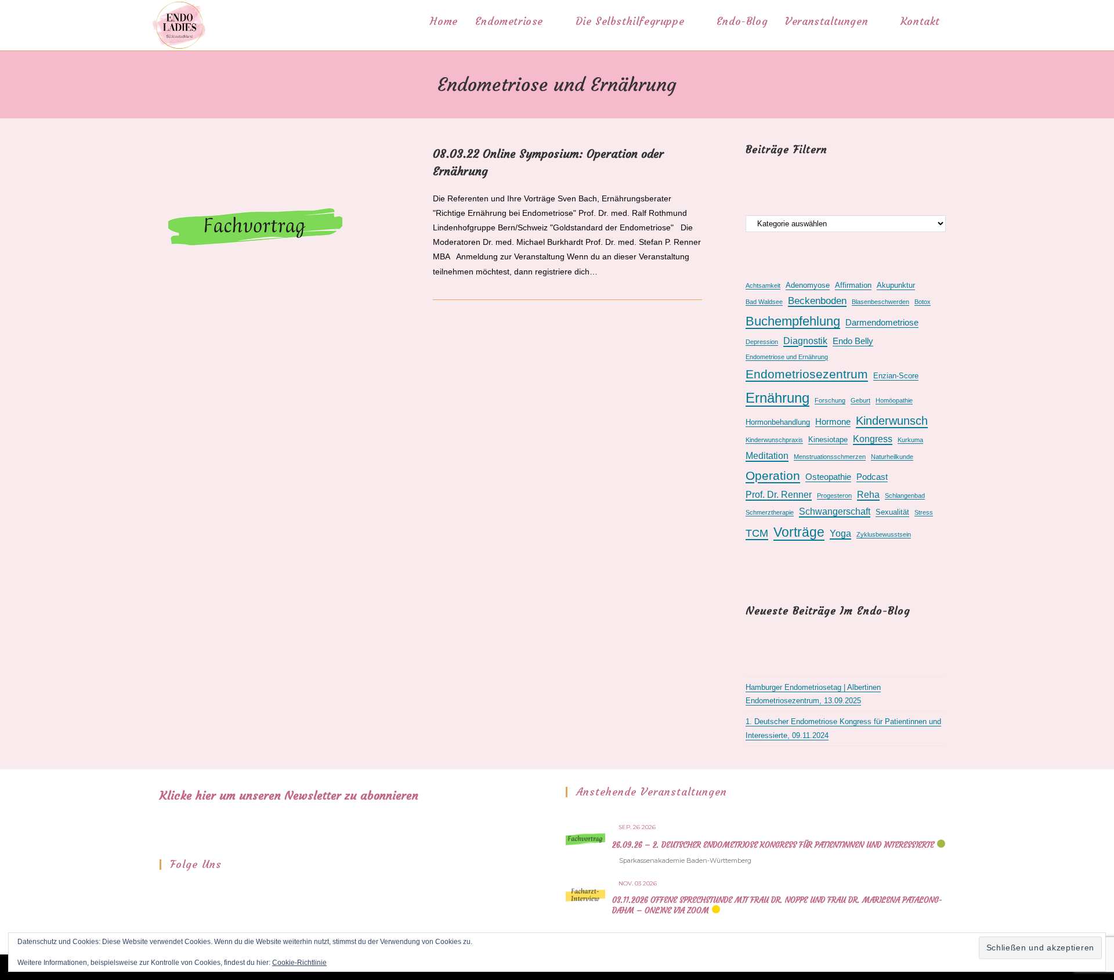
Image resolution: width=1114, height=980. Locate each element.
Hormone (833, 421)
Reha (868, 495)
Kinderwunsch (892, 420)
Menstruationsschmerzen (830, 456)
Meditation (767, 456)
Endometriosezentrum (807, 374)
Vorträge (798, 532)
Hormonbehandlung (778, 422)
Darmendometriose (881, 322)
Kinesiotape (828, 439)
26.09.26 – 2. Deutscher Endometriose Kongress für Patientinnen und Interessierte (773, 845)
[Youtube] (197, 890)
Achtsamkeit (763, 285)
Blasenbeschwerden (880, 301)
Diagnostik (805, 341)
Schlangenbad (905, 495)
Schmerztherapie (770, 512)
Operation (773, 476)
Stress (923, 512)
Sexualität (892, 512)
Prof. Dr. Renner (779, 495)
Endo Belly (853, 341)
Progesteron (834, 495)
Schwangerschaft (834, 511)
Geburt (860, 400)
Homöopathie (894, 400)
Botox (922, 301)
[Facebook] (167, 890)
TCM (757, 533)
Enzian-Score (895, 375)
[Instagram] (182, 890)
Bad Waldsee (764, 301)
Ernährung (777, 398)
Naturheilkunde (892, 456)
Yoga (840, 533)
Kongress (872, 439)
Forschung (830, 400)
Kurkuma (910, 439)
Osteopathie (828, 477)
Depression (762, 341)
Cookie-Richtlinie (299, 963)
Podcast (872, 477)
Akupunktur (896, 285)
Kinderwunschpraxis (774, 439)
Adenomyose (808, 285)
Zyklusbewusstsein (883, 534)
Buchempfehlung (793, 321)
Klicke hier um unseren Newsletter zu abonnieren (289, 795)
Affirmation (853, 285)
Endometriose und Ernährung (787, 356)
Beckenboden (817, 300)
